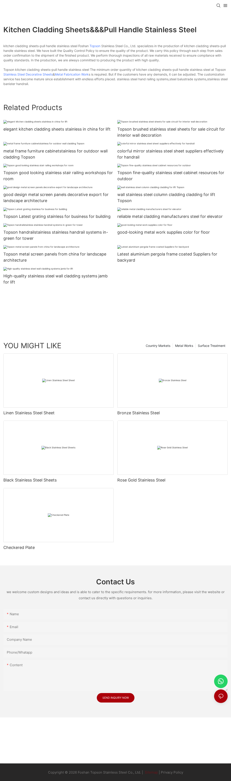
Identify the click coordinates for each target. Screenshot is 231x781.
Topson (95, 46)
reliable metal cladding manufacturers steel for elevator (170, 216)
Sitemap (151, 772)
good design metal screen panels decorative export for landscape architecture (56, 197)
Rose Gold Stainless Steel (141, 480)
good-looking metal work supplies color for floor (163, 232)
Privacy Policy (172, 772)
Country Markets (158, 346)
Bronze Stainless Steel (138, 412)
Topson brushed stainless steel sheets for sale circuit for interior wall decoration (171, 132)
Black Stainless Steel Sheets (30, 480)
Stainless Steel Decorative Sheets (28, 74)
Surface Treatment (211, 346)
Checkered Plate (19, 547)
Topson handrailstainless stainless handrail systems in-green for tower (55, 235)
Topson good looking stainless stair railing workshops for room (58, 175)
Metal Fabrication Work (72, 74)
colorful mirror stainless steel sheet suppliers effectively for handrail (170, 154)
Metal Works (184, 346)
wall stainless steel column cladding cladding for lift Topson (166, 197)
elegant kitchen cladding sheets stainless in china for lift (57, 129)
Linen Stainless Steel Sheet (29, 412)
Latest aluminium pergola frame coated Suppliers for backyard (167, 257)
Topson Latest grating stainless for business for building (57, 216)
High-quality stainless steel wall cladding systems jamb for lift (55, 279)
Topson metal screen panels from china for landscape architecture (54, 257)
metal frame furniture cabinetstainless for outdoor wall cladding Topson (55, 154)
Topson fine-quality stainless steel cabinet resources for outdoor (170, 175)
